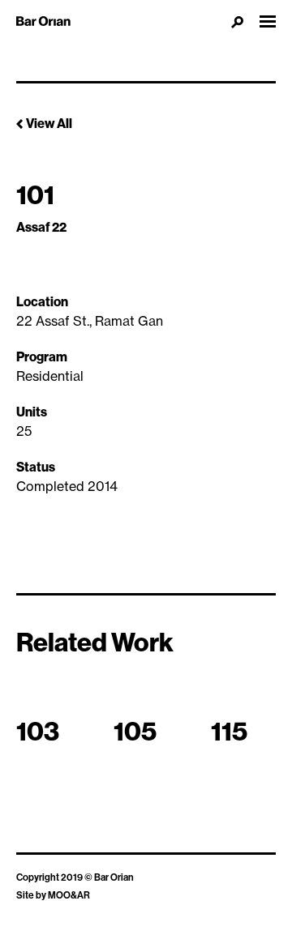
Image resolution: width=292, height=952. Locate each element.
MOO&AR (69, 895)
